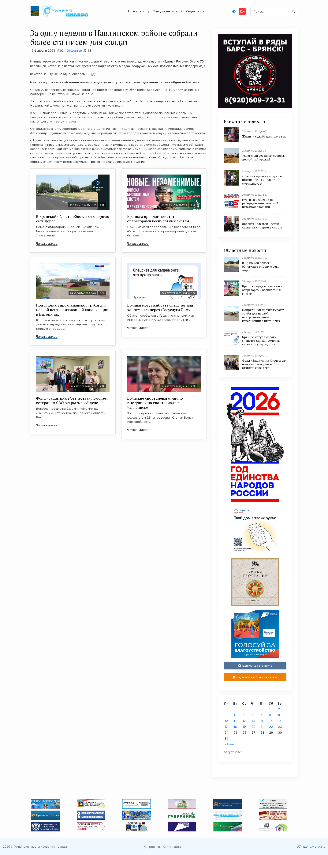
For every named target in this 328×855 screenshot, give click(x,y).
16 (279, 721)
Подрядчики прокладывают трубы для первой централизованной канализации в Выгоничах (72, 310)
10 (226, 721)
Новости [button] (135, 11)
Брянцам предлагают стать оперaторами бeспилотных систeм (158, 219)
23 (280, 727)
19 (244, 727)
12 (244, 721)
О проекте (152, 847)
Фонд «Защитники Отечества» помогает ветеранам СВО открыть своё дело (72, 400)
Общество (74, 50)
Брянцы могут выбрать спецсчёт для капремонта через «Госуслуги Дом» (160, 307)
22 (271, 727)
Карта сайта (172, 847)
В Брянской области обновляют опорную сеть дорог (72, 219)
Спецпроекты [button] (163, 11)
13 (253, 721)
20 (253, 727)
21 (262, 727)
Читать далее (47, 243)
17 (226, 727)
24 (227, 732)
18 (235, 727)
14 (262, 721)
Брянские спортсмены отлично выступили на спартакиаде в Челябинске (155, 403)
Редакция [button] (193, 11)
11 (235, 721)
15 (270, 721)
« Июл (229, 744)
